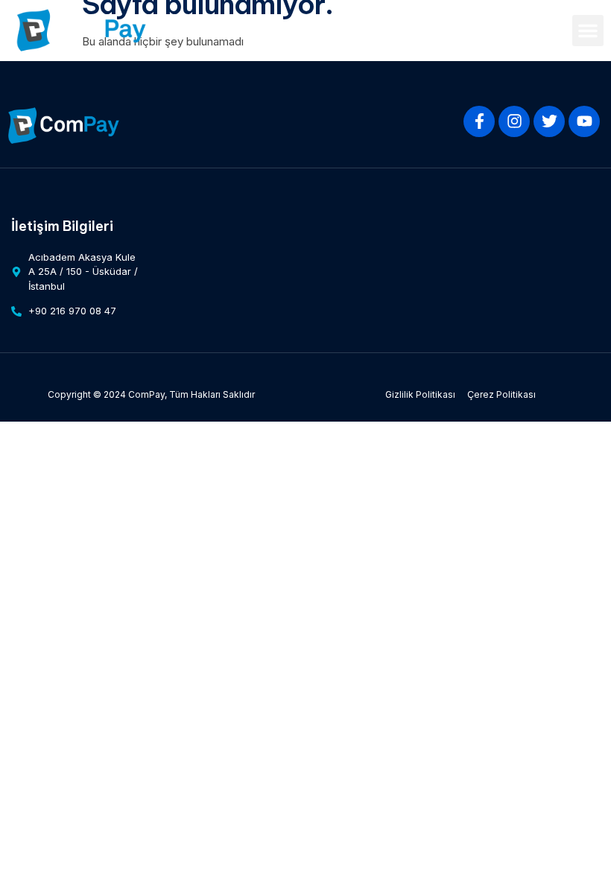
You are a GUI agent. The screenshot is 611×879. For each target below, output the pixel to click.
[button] (588, 30)
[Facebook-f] (479, 121)
